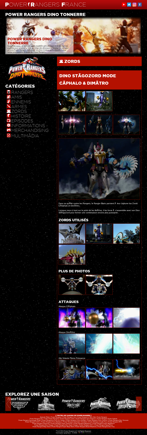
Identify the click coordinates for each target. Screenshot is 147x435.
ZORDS (72, 61)
